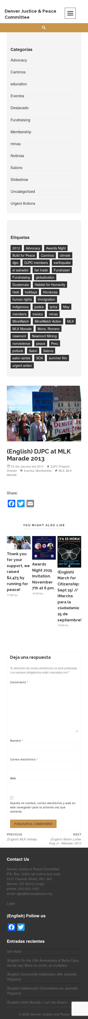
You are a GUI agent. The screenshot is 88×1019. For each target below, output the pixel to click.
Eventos (17, 95)
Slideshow (19, 179)
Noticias (17, 155)
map (40, 883)
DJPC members (36, 262)
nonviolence (21, 343)
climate (65, 255)
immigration (46, 299)
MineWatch (20, 321)
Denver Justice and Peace (50, 1014)
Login (11, 903)
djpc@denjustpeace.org (34, 893)
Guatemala (20, 284)
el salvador (20, 270)
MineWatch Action (48, 321)
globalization (45, 277)
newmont (19, 336)
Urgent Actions (23, 203)
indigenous (20, 306)
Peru (54, 343)
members (19, 314)
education (19, 83)
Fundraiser (62, 270)
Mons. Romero (49, 328)
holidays (31, 292)
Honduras (50, 292)
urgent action (22, 365)
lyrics (53, 306)
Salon (33, 350)
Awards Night (56, 248)
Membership (21, 131)
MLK (70, 321)
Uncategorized (23, 191)
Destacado (20, 107)
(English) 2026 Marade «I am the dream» (37, 1002)
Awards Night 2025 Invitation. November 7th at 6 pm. (43, 576)
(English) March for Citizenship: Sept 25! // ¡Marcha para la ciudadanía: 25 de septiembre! (69, 596)
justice (39, 306)
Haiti (15, 292)
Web (13, 778)
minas (16, 143)
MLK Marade (22, 328)
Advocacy (19, 60)
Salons (16, 167)
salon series (21, 358)
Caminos (18, 72)
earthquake (62, 262)
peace (40, 343)
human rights (22, 299)
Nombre (16, 740)
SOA (39, 358)
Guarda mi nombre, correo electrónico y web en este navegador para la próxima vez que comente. (43, 807)
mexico (37, 314)
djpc (15, 262)
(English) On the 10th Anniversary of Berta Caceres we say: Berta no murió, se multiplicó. (43, 963)
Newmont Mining (44, 336)
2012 (16, 248)
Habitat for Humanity (50, 284)
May (66, 306)
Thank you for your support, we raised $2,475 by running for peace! (18, 572)
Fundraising (20, 119)
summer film (58, 358)
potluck (17, 350)
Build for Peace (23, 255)
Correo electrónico (24, 759)
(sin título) (14, 951)
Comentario (19, 682)
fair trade (41, 270)
